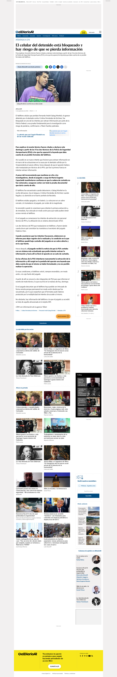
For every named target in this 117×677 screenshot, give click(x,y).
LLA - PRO (81, 1)
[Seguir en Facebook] (82, 656)
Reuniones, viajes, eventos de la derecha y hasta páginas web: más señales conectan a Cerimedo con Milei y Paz (56, 410)
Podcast (61, 36)
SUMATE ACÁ (54, 666)
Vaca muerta (75, 1)
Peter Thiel (39, 1)
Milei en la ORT (29, 1)
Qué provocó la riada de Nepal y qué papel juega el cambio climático (81, 521)
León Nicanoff (47, 546)
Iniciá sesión (91, 32)
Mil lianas (99, 1)
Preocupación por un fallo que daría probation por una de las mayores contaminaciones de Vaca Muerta (82, 511)
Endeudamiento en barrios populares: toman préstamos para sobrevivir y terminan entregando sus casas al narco (56, 542)
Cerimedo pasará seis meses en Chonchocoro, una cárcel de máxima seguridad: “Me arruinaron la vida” (29, 490)
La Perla (56, 1)
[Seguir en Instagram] (87, 656)
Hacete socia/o (83, 33)
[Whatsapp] (46, 66)
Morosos (34, 1)
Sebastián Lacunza (21, 354)
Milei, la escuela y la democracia (55, 489)
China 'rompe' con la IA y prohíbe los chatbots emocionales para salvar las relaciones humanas (89, 308)
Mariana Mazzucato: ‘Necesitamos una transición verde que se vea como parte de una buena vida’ (81, 531)
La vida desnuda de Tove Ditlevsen (28, 376)
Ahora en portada (22, 388)
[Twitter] (58, 66)
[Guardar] (65, 66)
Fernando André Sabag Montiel (47, 310)
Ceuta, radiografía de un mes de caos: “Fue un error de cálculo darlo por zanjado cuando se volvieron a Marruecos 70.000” (28, 542)
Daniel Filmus (47, 490)
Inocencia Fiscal (86, 1)
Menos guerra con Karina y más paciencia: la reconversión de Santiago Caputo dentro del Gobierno (55, 379)
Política (19, 36)
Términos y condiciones (69, 673)
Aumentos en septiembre (67, 1)
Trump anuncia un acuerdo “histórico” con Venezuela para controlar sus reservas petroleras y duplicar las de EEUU (56, 517)
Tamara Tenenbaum (21, 378)
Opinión (39, 36)
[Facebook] (50, 66)
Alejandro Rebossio (49, 440)
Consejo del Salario (45, 1)
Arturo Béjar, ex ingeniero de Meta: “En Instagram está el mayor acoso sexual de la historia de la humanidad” (56, 352)
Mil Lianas (55, 36)
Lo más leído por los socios (24, 329)
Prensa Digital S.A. (46, 673)
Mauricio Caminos (48, 415)
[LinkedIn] (61, 66)
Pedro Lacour (47, 383)
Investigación (46, 36)
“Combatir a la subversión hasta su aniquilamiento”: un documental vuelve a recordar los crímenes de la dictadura (82, 392)
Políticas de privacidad (57, 673)
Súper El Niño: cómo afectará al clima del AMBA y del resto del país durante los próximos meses (81, 541)
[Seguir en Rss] (92, 656)
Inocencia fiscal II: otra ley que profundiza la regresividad (27, 515)
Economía (25, 36)
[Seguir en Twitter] (80, 656)
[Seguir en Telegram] (84, 656)
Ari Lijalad (60, 1)
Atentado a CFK (61, 310)
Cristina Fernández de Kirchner (29, 310)
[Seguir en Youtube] (89, 656)
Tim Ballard (52, 1)
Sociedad (32, 36)
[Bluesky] (54, 66)
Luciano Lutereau (93, 1)
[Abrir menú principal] (100, 32)
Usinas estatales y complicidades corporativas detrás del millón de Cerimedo (27, 351)
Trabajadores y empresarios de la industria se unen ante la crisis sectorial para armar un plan (55, 436)
